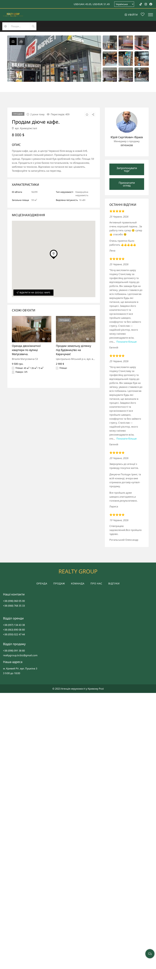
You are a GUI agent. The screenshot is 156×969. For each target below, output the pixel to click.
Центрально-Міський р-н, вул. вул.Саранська (82, 359)
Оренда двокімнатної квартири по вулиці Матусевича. (26, 350)
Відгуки (114, 583)
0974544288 (127, 145)
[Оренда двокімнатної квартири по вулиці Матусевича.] (31, 329)
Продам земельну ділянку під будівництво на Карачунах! (73, 350)
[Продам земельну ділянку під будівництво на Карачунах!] (75, 329)
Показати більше (126, 341)
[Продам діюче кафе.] (126, 122)
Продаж (59, 583)
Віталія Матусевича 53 (25, 359)
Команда (77, 583)
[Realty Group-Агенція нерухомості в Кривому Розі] (13, 15)
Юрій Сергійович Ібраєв (127, 137)
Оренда (41, 583)
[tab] (13, 41)
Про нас (96, 583)
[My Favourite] (142, 15)
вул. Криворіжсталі (25, 128)
